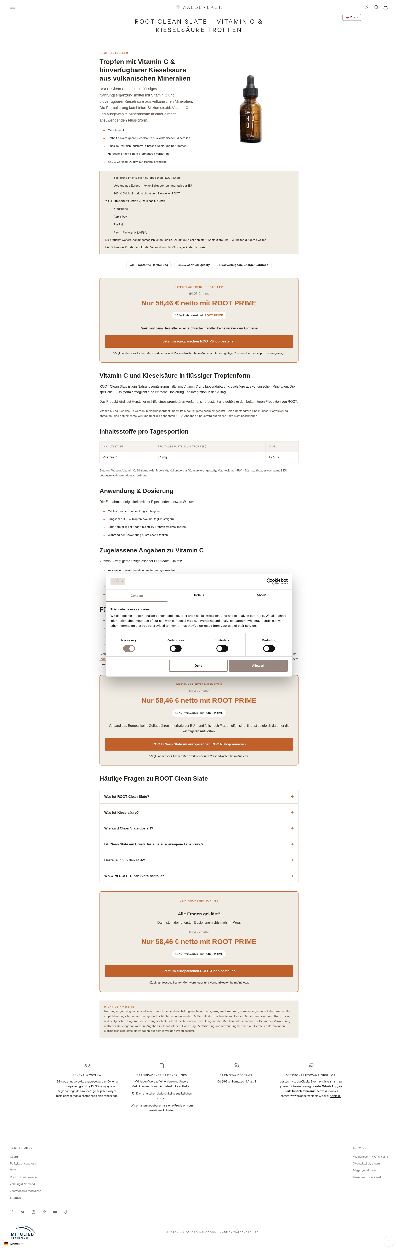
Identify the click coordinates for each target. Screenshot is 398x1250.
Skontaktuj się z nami (366, 1163)
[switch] (176, 648)
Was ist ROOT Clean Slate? (126, 797)
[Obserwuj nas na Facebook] (12, 1212)
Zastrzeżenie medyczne (25, 1191)
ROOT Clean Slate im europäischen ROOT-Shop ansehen (199, 744)
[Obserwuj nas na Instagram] (34, 1212)
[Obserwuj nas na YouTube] (55, 1212)
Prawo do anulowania (23, 1177)
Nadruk (14, 1156)
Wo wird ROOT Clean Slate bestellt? (134, 876)
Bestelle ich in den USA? (124, 860)
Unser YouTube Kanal (367, 1177)
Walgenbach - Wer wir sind (370, 1156)
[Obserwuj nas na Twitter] (23, 1212)
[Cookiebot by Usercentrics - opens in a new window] (269, 581)
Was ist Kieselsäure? (121, 813)
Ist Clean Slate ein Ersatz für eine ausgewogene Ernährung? (153, 844)
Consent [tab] (137, 595)
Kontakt (335, 1096)
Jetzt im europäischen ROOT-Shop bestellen (199, 341)
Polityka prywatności (23, 1163)
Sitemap (15, 1197)
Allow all (258, 665)
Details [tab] (199, 595)
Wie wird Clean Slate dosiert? (128, 828)
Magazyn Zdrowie (364, 1170)
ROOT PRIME (214, 315)
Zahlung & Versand (22, 1184)
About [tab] (261, 595)
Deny (198, 665)
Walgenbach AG (246, 1232)
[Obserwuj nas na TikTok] (66, 1212)
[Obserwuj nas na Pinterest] (44, 1212)
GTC (13, 1170)
